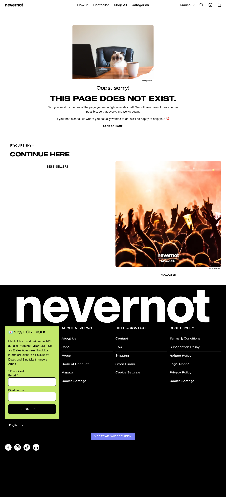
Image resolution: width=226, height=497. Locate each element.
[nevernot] (14, 5)
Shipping (122, 355)
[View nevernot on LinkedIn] (36, 447)
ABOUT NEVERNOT (78, 328)
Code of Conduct (75, 364)
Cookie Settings (74, 380)
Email (13, 375)
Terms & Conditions (185, 338)
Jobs (65, 346)
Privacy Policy (180, 372)
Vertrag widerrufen (113, 436)
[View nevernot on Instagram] (17, 447)
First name (16, 390)
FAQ (118, 346)
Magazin (68, 372)
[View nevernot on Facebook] (8, 447)
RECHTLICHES (182, 328)
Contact (121, 338)
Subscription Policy (185, 346)
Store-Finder (125, 364)
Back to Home (113, 126)
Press (66, 355)
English (185, 4)
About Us (69, 338)
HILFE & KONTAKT (130, 328)
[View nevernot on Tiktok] (26, 447)
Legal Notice (179, 364)
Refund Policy (180, 355)
